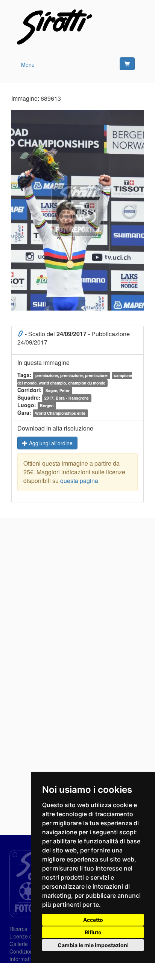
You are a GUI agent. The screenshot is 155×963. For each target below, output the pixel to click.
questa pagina (79, 480)
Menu (28, 64)
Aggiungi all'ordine (50, 443)
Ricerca (18, 928)
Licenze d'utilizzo (29, 936)
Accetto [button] (93, 920)
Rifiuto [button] (93, 932)
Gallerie (18, 944)
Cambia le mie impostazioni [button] (93, 945)
